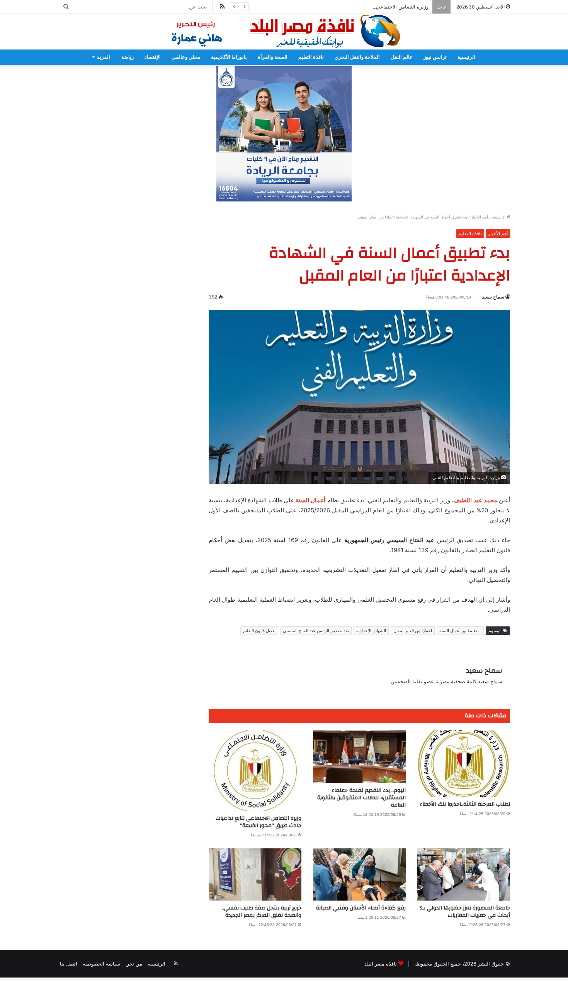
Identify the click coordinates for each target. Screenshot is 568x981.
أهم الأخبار (479, 217)
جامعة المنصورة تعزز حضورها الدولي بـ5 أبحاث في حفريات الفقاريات (465, 911)
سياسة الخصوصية (101, 964)
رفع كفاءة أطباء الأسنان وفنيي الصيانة (361, 908)
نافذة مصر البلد (380, 964)
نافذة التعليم (311, 57)
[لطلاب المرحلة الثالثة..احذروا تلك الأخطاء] (463, 763)
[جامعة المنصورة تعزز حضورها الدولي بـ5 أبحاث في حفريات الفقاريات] (463, 874)
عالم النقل (402, 57)
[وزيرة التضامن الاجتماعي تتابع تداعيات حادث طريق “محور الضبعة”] (255, 770)
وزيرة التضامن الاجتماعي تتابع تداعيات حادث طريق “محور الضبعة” (359, 6)
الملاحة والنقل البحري (357, 57)
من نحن (134, 964)
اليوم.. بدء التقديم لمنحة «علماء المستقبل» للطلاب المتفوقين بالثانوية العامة (361, 797)
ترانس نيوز (435, 57)
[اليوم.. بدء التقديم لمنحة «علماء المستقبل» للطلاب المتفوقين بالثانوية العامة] (359, 756)
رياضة (127, 57)
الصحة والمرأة (272, 57)
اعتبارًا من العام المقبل (412, 630)
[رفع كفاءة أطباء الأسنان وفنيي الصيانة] (359, 874)
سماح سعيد (493, 297)
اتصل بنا (68, 964)
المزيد (103, 57)
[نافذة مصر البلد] (284, 31)
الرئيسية (466, 57)
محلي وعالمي (186, 57)
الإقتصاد (153, 57)
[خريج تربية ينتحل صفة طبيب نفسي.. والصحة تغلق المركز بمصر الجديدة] (255, 874)
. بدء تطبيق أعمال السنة (460, 630)
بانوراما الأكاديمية (229, 57)
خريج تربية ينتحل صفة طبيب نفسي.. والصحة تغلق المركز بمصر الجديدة (261, 911)
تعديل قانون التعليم (259, 630)
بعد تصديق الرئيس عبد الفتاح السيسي (316, 630)
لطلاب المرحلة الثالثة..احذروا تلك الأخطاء (465, 804)
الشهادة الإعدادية (371, 630)
